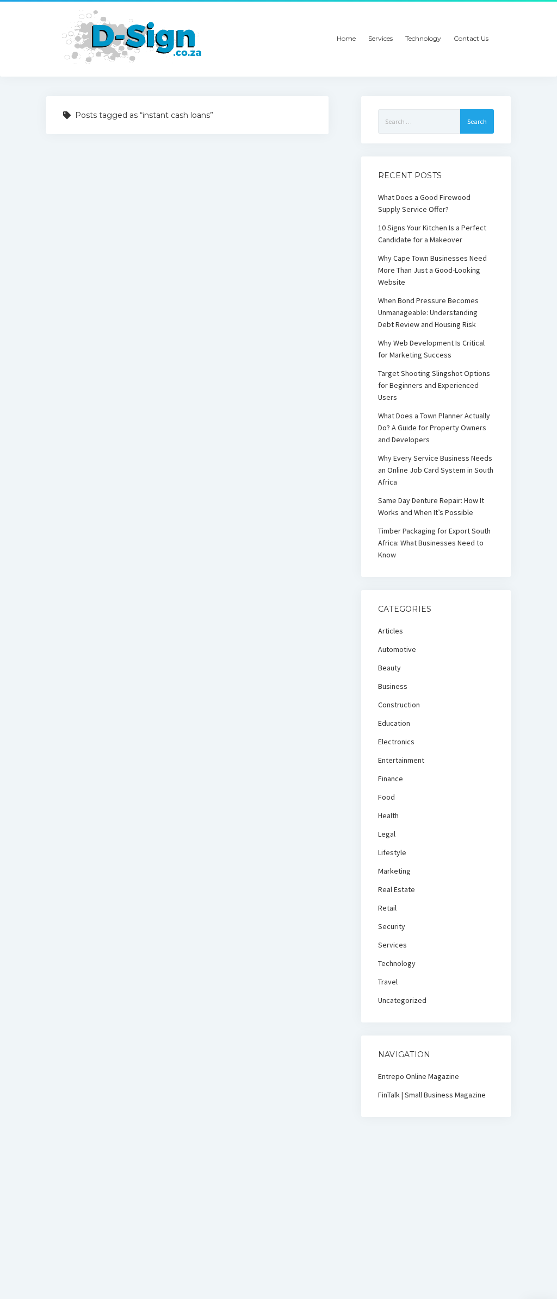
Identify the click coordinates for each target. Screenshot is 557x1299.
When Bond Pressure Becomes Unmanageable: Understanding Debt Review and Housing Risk (428, 312)
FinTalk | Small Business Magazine (432, 1095)
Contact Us (471, 38)
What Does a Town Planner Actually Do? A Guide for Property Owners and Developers (434, 427)
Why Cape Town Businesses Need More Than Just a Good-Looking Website (432, 270)
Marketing (394, 871)
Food (386, 797)
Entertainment (401, 760)
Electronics (396, 741)
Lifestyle (392, 852)
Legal (386, 834)
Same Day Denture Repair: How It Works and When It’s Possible (431, 506)
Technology (423, 38)
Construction (399, 705)
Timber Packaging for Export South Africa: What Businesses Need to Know (434, 543)
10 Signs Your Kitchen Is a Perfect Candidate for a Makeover (432, 233)
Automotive (397, 649)
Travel (388, 982)
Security (391, 926)
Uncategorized (402, 1000)
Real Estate (396, 889)
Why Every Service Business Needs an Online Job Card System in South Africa (435, 470)
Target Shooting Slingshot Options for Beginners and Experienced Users (434, 385)
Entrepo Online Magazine (418, 1076)
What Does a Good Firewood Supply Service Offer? (424, 203)
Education (394, 723)
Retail (387, 908)
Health (388, 815)
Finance (390, 778)
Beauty (389, 668)
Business (392, 686)
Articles (390, 631)
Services (380, 38)
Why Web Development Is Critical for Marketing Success (431, 349)
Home (346, 38)
